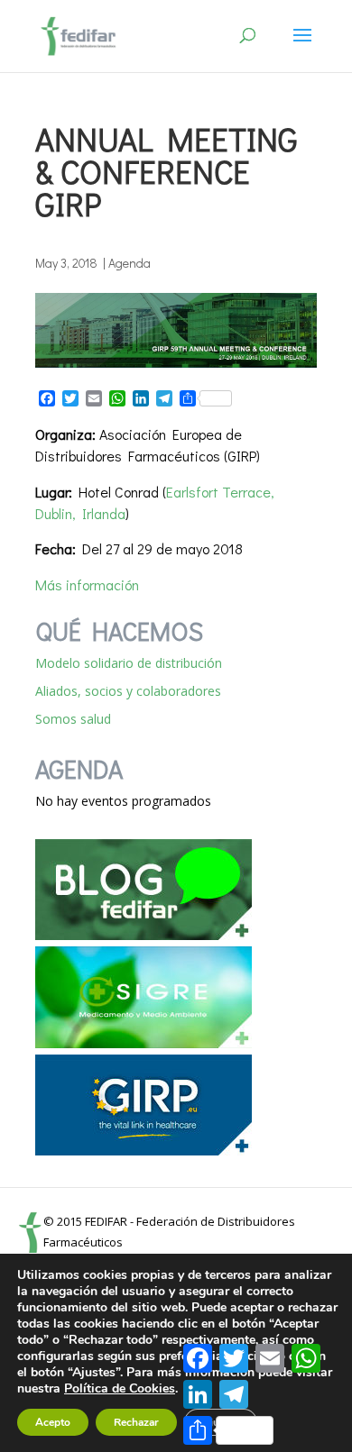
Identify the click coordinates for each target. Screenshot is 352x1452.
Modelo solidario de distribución (128, 662)
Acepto (52, 1422)
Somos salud (73, 718)
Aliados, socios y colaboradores (128, 690)
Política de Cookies (119, 1388)
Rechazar (136, 1422)
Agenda (129, 262)
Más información (87, 584)
